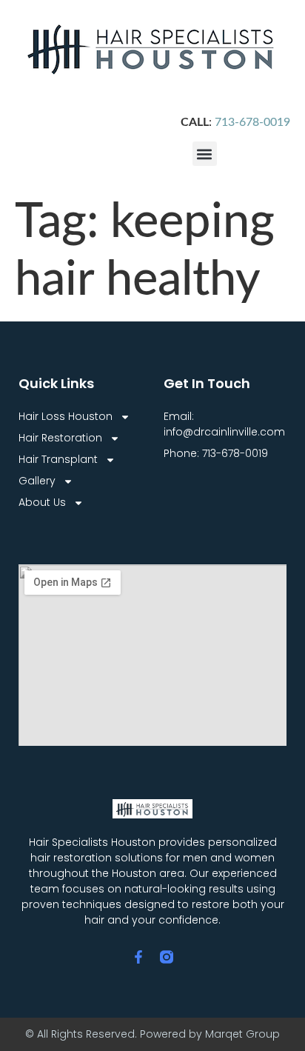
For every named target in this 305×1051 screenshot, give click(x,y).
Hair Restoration (60, 437)
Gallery (37, 480)
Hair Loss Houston (66, 416)
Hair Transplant (58, 459)
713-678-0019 (252, 122)
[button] (204, 153)
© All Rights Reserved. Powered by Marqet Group (152, 1034)
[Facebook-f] (138, 957)
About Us (42, 502)
